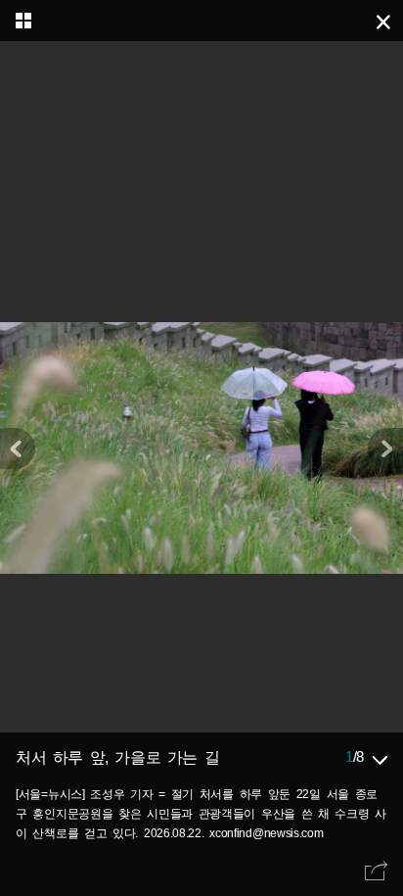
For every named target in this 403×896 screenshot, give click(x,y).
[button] (385, 448)
